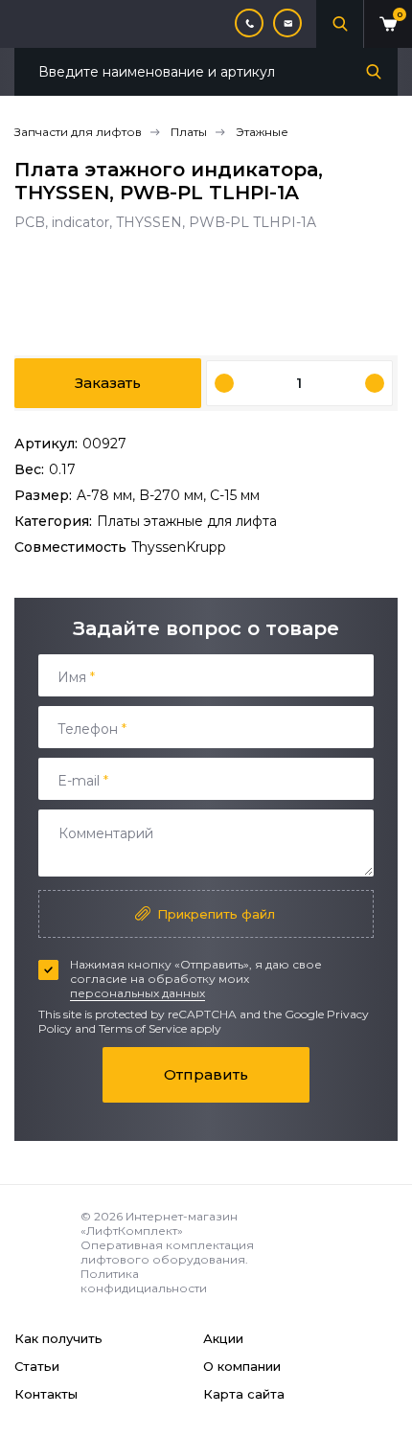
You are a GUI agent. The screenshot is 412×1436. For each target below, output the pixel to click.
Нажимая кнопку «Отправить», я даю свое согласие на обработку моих (196, 978)
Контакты (46, 1394)
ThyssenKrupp (178, 547)
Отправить (206, 1074)
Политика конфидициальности (143, 1280)
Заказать (108, 383)
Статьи (36, 1366)
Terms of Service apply (160, 1028)
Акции (223, 1338)
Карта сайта (244, 1394)
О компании (242, 1366)
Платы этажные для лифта (187, 521)
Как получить (58, 1338)
